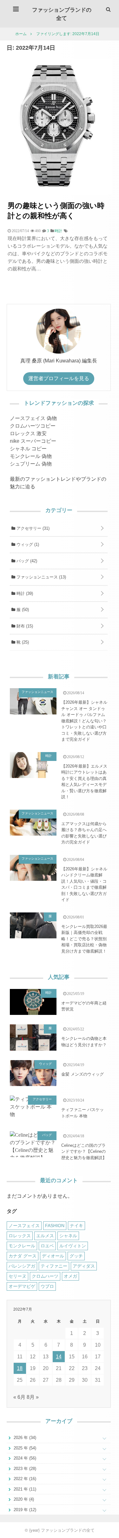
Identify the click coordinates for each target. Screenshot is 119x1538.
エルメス (45, 1235)
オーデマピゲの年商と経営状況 (84, 1006)
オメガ (70, 1276)
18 (20, 1368)
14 (59, 1356)
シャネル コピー (28, 448)
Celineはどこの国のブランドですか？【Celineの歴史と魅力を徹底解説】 (84, 1151)
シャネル (68, 1235)
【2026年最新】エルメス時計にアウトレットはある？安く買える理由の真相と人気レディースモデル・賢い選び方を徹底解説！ (84, 782)
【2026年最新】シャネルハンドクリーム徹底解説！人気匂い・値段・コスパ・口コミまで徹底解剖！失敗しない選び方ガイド (84, 884)
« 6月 (19, 1397)
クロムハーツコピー (33, 426)
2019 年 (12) (24, 1509)
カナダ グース (22, 1255)
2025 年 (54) (24, 1448)
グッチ (76, 1255)
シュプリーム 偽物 (31, 463)
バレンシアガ (22, 1266)
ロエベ (47, 1245)
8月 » (33, 1397)
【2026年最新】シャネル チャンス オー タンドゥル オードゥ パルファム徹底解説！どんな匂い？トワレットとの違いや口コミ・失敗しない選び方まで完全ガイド (84, 721)
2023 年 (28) (24, 1468)
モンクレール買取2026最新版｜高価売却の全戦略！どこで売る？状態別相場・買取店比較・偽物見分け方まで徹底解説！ (84, 939)
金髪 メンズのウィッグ (82, 1074)
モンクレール (22, 1245)
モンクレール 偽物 (31, 456)
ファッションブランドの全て (61, 14)
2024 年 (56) (24, 1458)
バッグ (26, 561)
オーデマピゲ (22, 1286)
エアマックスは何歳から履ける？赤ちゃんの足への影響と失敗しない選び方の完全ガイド (84, 833)
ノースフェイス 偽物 (33, 418)
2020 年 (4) (23, 1499)
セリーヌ (17, 1276)
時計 (24, 593)
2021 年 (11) (24, 1489)
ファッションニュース (40, 577)
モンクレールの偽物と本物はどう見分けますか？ (84, 1041)
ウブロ (47, 1286)
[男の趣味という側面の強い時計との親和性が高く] (59, 192)
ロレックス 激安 (28, 433)
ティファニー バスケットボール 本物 (82, 1112)
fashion (54, 1225)
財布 (24, 626)
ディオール (53, 1255)
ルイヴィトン (72, 1245)
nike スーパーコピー (33, 441)
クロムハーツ (45, 1276)
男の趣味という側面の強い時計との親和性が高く (56, 210)
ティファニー (54, 1266)
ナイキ (76, 1225)
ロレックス (20, 1235)
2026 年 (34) (24, 1437)
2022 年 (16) (24, 1478)
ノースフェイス (24, 1225)
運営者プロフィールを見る (58, 378)
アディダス (84, 1266)
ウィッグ (27, 544)
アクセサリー (32, 528)
